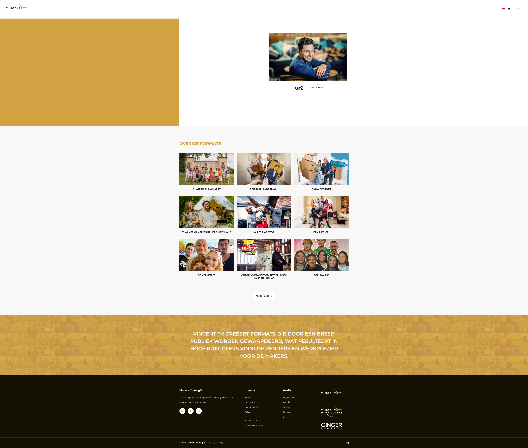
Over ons (287, 417)
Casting (286, 407)
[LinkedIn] (199, 411)
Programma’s (289, 397)
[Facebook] (191, 411)
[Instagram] (182, 411)
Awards (286, 402)
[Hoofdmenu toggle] (518, 9)
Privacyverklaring (216, 442)
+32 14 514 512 (254, 420)
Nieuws (286, 412)
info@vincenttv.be (255, 425)
